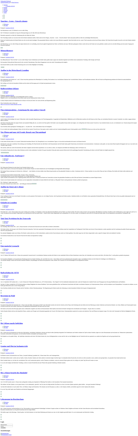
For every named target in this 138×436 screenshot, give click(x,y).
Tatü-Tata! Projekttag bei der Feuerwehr (16, 218)
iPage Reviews (15, 2)
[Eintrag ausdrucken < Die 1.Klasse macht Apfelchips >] (6, 326)
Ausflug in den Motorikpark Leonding (15, 70)
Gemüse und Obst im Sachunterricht (14, 346)
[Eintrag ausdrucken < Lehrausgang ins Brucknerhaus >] (6, 402)
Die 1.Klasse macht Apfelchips (12, 323)
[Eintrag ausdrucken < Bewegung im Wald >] (6, 298)
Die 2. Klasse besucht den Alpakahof (14, 373)
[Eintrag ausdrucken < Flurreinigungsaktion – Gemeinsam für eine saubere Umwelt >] (6, 113)
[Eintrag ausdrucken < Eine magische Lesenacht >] (6, 249)
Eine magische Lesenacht (10, 246)
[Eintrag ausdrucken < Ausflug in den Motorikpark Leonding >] (6, 73)
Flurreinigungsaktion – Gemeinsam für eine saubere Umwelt (23, 110)
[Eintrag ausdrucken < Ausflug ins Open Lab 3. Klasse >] (6, 189)
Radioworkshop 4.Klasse (10, 88)
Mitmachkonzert (7, 51)
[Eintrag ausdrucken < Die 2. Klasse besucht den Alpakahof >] (6, 375)
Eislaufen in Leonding (9, 203)
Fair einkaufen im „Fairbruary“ (12, 156)
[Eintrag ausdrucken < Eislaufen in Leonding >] (6, 205)
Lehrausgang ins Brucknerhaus (12, 399)
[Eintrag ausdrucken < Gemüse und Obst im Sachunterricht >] (6, 349)
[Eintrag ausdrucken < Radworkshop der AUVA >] (6, 275)
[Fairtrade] (5, 433)
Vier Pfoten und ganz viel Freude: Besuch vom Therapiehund (23, 132)
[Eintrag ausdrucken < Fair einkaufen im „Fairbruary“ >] (6, 158)
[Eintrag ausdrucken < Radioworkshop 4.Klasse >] (6, 91)
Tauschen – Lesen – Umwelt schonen (14, 21)
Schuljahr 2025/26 (10, 28)
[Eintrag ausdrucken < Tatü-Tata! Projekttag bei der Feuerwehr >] (6, 221)
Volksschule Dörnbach (6, 1)
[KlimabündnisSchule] (6, 434)
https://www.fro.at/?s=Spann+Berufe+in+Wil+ (11, 104)
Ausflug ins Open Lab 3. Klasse (12, 187)
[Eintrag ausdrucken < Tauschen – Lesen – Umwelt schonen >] (6, 24)
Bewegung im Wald (8, 296)
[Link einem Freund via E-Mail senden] (5, 25)
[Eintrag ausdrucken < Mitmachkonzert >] (6, 53)
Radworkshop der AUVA (10, 273)
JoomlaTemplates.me (5, 2)
